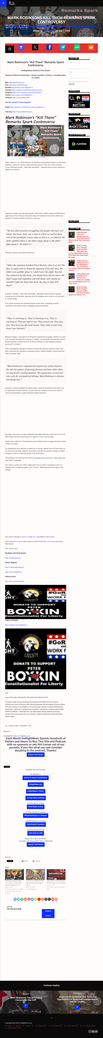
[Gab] (21, 899)
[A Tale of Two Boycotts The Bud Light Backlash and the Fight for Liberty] (35, 874)
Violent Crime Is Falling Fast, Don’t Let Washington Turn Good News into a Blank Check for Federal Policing (79, 266)
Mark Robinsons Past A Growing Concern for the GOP (26, 999)
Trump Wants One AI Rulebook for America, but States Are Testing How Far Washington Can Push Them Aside (79, 279)
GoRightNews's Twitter (36, 791)
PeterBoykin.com (44, 541)
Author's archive (48, 913)
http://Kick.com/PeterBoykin (18, 85)
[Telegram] (18, 899)
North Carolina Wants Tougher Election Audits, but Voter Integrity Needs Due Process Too (79, 291)
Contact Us (29, 1026)
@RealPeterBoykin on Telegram (35, 816)
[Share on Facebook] (49, 47)
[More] (56, 899)
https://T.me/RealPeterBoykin (14, 567)
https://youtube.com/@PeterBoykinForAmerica (27, 90)
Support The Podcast (35, 755)
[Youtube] (52, 899)
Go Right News (31, 537)
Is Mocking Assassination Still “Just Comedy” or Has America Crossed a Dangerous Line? (13, 883)
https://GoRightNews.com (22, 736)
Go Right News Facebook (35, 798)
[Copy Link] (35, 899)
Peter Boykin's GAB (36, 833)
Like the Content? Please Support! (18, 102)
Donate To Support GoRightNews (35, 778)
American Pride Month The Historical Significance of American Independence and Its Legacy (77, 999)
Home (9, 1026)
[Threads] (49, 899)
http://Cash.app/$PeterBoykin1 (22, 112)
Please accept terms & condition (80, 81)
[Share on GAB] (77, 47)
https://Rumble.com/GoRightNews (16, 625)
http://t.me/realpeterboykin (21, 97)
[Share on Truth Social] (21, 47)
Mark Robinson (51, 13)
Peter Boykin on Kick (35, 807)
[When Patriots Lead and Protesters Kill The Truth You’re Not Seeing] (56, 874)
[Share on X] (35, 47)
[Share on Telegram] (63, 47)
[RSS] (42, 899)
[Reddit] (25, 899)
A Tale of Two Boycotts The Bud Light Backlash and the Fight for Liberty (35, 883)
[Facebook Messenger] (32, 899)
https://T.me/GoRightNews (13, 572)
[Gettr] (39, 899)
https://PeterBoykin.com (16, 82)
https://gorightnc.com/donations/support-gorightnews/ (27, 107)
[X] (45, 899)
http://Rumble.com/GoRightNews (22, 87)
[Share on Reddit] (91, 47)
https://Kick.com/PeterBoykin (14, 581)
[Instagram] (28, 899)
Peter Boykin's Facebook (35, 824)
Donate (18, 1026)
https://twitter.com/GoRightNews (21, 95)
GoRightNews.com (14, 541)
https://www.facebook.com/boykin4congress (27, 92)
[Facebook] (15, 899)
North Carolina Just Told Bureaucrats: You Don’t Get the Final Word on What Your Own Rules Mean (79, 237)
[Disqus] (35, 948)
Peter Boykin (49, 31)
